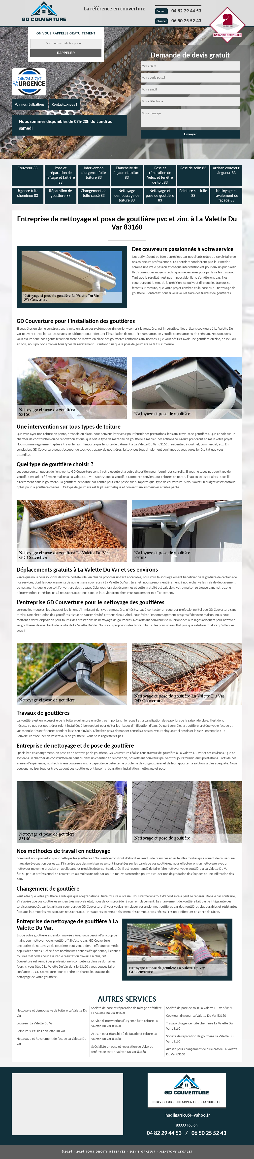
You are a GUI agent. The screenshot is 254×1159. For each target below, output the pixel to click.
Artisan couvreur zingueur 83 (226, 170)
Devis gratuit (143, 1151)
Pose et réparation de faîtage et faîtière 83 (60, 175)
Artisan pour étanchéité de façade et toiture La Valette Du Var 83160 (124, 1036)
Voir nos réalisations (29, 105)
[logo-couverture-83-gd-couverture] (44, 12)
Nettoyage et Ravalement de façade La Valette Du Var (51, 1041)
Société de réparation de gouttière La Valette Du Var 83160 (199, 1039)
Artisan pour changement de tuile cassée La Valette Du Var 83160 (201, 1051)
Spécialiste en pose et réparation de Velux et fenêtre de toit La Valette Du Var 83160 (122, 1049)
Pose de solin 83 (193, 168)
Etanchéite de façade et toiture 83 (126, 173)
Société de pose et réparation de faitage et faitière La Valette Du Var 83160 (126, 1010)
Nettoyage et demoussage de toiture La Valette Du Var (52, 1013)
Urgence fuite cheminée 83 (27, 193)
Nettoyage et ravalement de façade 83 (226, 196)
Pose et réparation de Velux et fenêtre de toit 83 (160, 175)
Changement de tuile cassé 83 (93, 193)
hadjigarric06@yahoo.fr (187, 1115)
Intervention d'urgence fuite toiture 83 (93, 173)
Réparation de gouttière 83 (60, 193)
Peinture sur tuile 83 (193, 193)
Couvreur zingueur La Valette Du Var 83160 (196, 1016)
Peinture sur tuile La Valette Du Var (41, 1031)
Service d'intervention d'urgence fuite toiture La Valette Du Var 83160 (124, 1023)
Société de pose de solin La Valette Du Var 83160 (199, 1008)
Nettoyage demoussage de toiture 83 (126, 196)
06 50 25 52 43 (186, 21)
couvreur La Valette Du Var (35, 1023)
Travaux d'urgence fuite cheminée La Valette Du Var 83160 (199, 1026)
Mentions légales (175, 1151)
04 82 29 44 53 (186, 11)
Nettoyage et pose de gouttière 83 (160, 196)
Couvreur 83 (27, 168)
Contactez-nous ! (64, 105)
